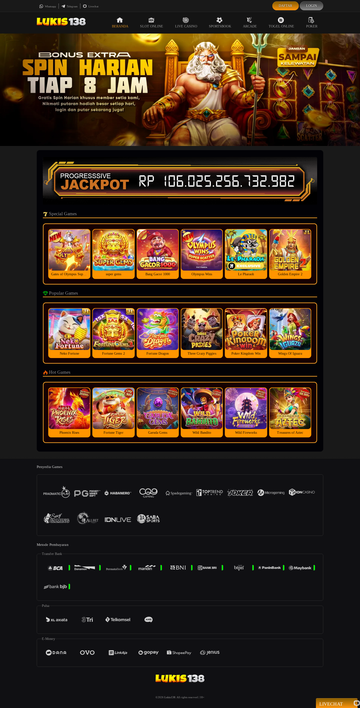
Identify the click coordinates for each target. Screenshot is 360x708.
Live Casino (186, 26)
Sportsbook (220, 26)
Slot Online (151, 26)
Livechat (93, 6)
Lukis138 (169, 697)
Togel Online (281, 26)
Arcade (250, 26)
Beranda (120, 26)
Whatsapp (50, 6)
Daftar (285, 6)
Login (311, 6)
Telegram (72, 6)
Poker (312, 26)
